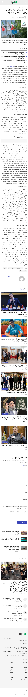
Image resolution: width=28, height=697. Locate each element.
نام (25, 485)
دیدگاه (25, 466)
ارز (26, 665)
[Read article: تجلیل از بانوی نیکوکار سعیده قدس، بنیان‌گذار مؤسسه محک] (14, 355)
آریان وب (17, 694)
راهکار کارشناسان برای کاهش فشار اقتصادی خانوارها (16, 656)
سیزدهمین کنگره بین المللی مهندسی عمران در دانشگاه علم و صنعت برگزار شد (12, 619)
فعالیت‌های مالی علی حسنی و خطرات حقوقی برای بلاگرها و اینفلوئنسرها (13, 57)
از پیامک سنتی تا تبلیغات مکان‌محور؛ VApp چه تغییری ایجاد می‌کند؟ (14, 53)
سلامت (11, 665)
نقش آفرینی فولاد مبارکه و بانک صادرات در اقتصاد (10, 532)
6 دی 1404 (24, 316)
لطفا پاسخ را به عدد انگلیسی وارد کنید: (18, 512)
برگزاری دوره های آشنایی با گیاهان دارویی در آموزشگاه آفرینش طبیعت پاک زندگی (12, 599)
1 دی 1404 (24, 343)
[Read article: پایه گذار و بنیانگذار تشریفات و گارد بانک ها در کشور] (14, 435)
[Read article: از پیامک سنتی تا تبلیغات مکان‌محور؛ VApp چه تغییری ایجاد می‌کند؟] (14, 301)
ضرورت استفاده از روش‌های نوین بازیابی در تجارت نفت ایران (13, 605)
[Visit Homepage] (14, 2)
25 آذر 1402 (17, 543)
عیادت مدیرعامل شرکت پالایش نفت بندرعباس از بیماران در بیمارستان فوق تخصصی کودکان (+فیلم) (11, 547)
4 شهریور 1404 (23, 394)
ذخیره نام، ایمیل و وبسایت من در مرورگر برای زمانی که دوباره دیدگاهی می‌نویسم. (15, 507)
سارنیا (19, 17)
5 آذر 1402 (12, 17)
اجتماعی (25, 662)
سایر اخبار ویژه (21, 7)
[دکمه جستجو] (3, 2)
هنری (12, 677)
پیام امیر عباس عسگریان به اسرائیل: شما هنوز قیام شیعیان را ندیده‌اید (12, 612)
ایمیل (25, 492)
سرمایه (5, 268)
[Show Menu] (25, 2)
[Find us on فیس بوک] (26, 691)
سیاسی (11, 667)
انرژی (25, 670)
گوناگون (11, 675)
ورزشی (11, 680)
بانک (26, 672)
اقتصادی (3, 335)
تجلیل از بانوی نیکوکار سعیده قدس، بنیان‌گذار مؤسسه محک (14, 61)
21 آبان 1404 (24, 369)
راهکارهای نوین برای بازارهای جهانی (17, 392)
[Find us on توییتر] (24, 691)
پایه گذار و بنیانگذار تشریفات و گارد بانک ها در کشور (14, 447)
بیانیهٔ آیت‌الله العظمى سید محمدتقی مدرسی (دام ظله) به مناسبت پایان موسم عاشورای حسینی (14, 419)
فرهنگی (11, 670)
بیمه (26, 677)
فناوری (11, 672)
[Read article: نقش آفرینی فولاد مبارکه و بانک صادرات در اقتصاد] (24, 533)
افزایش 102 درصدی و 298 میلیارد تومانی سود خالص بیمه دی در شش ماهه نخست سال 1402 (10, 539)
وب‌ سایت (25, 499)
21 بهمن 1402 (16, 551)
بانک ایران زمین (19, 268)
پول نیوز (12, 66)
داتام (9, 268)
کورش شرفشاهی (22, 270)
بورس (13, 268)
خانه (26, 7)
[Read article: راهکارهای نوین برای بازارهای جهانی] (14, 381)
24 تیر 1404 (24, 423)
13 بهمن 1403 (24, 449)
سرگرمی (11, 662)
